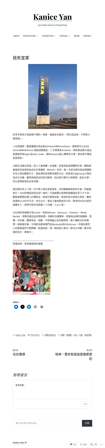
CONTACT (87, 36)
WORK (77, 36)
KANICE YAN (20, 335)
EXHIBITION (47, 36)
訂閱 (87, 423)
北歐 (81, 335)
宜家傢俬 (88, 335)
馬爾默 (69, 335)
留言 (85, 404)
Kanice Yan (52, 16)
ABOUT (16, 36)
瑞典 (63, 335)
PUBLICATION (29, 36)
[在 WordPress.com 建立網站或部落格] (26, 442)
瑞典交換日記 (50, 335)
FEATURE (63, 36)
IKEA (75, 335)
